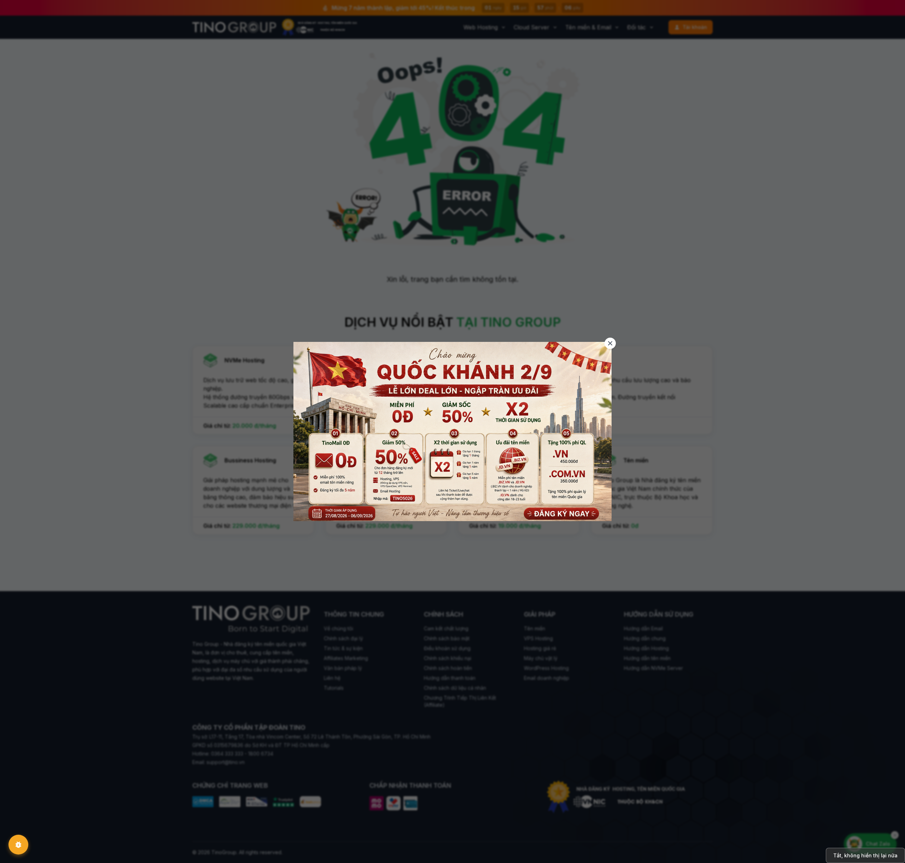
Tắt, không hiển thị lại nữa (865, 855)
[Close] (610, 343)
